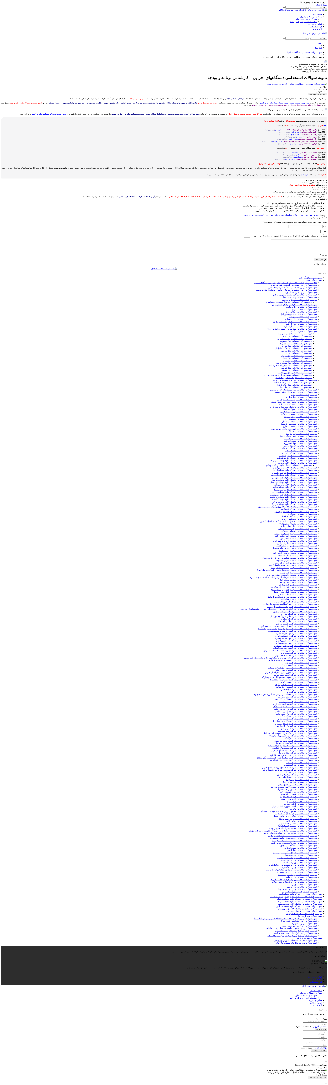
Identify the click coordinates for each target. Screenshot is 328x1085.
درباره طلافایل (316, 26)
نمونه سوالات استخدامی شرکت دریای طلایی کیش (296, 687)
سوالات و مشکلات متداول (306, 19)
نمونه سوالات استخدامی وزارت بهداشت (300, 862)
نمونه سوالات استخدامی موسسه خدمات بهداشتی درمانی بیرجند (290, 833)
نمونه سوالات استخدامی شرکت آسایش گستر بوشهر (295, 611)
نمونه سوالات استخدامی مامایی (303, 809)
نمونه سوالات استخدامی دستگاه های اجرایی (298, 516)
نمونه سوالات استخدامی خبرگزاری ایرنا (300, 446)
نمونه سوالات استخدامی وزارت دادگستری (299, 867)
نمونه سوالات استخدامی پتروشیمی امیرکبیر (298, 414)
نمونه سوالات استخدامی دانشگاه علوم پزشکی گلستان (294, 499)
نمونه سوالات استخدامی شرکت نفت (301, 762)
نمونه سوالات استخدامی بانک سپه (298, 353)
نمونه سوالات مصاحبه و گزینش (309, 938)
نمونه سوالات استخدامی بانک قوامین (296, 368)
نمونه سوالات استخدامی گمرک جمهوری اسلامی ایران (294, 806)
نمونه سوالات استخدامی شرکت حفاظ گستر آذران (296, 684)
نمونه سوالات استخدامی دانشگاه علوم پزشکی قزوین (294, 492)
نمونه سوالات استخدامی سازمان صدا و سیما (298, 582)
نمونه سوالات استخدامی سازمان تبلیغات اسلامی (296, 555)
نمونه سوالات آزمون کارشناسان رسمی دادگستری (296, 931)
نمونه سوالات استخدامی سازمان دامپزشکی (298, 572)
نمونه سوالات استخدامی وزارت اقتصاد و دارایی (297, 857)
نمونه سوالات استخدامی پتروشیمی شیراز (299, 421)
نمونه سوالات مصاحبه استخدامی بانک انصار (293, 377)
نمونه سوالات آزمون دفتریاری (304, 923)
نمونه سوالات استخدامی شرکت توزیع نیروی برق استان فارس (291, 672)
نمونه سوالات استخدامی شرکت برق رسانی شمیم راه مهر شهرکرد (289, 626)
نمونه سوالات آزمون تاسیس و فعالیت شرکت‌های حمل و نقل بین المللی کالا (285, 918)
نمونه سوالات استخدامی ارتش (304, 309)
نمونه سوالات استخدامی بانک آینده (297, 336)
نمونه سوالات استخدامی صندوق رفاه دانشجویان (297, 789)
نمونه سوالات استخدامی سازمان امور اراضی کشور (295, 533)
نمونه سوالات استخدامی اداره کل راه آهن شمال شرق (294, 304)
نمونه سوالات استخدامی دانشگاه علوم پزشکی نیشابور (299, 906)
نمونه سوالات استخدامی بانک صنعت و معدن (293, 363)
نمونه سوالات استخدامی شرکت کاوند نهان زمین (296, 731)
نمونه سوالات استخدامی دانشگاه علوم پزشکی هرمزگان (293, 504)
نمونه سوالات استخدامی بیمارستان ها (301, 397)
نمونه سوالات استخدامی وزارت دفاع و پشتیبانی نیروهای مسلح (291, 870)
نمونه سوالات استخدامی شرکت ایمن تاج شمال (297, 621)
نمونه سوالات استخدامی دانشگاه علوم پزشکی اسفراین (294, 473)
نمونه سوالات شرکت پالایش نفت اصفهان (299, 892)
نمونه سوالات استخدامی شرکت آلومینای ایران (297, 614)
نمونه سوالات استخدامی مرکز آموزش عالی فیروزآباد (294, 816)
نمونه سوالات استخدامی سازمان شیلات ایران (298, 580)
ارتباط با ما (317, 29)
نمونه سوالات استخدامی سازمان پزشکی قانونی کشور (294, 553)
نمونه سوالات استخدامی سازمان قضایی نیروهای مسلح (294, 589)
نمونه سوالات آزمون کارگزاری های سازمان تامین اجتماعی (292, 935)
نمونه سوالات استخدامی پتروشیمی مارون (299, 426)
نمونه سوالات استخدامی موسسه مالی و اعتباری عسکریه (288, 375)
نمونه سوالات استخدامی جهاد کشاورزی (300, 443)
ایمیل (324, 231)
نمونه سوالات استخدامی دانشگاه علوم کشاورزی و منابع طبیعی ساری (287, 507)
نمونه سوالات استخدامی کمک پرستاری (300, 804)
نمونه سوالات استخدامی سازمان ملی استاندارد (297, 594)
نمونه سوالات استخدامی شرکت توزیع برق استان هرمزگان (292, 667)
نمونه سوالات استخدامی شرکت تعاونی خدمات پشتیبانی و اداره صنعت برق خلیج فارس (280, 658)
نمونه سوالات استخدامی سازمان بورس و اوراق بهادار (294, 548)
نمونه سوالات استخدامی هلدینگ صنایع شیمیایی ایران (295, 853)
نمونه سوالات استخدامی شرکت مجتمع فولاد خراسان (294, 748)
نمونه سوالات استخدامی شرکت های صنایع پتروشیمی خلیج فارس (289, 767)
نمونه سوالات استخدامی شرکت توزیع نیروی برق (296, 670)
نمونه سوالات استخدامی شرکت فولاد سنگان (298, 716)
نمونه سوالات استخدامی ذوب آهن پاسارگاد (299, 531)
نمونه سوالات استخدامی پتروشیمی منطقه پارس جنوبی (294, 429)
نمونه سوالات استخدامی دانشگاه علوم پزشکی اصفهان (294, 475)
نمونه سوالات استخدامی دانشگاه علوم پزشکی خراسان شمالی (296, 896)
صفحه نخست (316, 14)
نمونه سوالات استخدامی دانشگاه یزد (301, 514)
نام (325, 226)
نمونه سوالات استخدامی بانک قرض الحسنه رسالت (290, 365)
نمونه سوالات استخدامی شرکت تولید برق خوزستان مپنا (293, 680)
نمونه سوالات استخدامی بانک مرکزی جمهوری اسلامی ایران (292, 329)
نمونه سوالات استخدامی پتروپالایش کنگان (299, 409)
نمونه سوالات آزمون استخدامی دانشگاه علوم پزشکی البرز (292, 287)
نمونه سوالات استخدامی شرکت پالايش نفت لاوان (296, 633)
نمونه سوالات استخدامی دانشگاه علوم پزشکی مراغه (295, 502)
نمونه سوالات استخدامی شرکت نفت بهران (299, 765)
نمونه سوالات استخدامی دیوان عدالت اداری (298, 526)
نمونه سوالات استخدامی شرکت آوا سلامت (299, 619)
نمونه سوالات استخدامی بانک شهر (297, 360)
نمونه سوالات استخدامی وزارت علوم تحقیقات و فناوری (293, 879)
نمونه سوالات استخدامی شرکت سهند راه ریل (298, 702)
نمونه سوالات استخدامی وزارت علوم (301, 877)
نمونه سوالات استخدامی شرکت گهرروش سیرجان (296, 743)
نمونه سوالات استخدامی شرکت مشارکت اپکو (297, 753)
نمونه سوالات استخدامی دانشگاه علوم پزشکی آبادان (295, 468)
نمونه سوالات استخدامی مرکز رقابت (301, 821)
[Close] (326, 1083)
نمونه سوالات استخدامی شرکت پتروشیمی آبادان (296, 641)
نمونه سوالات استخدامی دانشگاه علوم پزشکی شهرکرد (289, 465)
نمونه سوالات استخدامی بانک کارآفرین (301, 324)
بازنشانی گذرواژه (319, 1026)
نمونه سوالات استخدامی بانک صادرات (301, 319)
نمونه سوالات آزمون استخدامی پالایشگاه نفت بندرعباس (293, 285)
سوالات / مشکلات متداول (311, 17)
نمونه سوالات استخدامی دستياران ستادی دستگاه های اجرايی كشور (289, 521)
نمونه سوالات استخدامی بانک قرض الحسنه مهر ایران (295, 321)
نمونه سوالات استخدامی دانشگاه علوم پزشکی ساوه (295, 487)
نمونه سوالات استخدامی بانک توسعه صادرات (293, 382)
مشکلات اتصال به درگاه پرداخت (303, 22)
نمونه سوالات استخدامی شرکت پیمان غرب (299, 653)
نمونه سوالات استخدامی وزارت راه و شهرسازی (297, 872)
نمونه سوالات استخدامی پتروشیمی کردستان (298, 424)
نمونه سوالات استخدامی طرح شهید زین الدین (298, 792)
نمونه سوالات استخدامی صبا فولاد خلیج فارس (297, 784)
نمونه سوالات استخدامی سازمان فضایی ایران (298, 585)
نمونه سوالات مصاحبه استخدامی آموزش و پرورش (295, 940)
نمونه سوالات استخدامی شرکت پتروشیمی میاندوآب (295, 648)
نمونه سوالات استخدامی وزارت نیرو (302, 887)
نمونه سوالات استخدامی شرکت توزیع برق (299, 665)
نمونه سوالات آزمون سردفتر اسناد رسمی (299, 926)
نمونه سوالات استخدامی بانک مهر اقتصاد (295, 373)
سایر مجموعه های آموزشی (310, 278)
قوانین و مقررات (315, 24)
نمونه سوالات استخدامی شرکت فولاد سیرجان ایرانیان (294, 721)
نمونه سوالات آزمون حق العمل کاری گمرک (298, 921)
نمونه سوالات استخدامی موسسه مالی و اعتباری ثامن (294, 840)
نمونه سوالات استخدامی (312, 280)
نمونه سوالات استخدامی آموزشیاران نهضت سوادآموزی (288, 302)
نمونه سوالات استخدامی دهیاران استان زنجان (298, 524)
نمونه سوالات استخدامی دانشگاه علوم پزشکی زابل (295, 485)
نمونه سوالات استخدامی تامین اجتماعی (300, 438)
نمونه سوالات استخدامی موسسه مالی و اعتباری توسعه (293, 838)
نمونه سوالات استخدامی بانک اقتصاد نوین (294, 339)
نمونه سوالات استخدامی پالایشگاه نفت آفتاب (298, 404)
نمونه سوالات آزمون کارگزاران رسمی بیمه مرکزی (295, 933)
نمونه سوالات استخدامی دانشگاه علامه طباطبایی (296, 458)
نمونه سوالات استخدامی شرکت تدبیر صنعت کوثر (296, 655)
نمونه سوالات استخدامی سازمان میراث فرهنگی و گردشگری (291, 597)
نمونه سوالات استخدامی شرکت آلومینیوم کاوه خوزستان (293, 616)
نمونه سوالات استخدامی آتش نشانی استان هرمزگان (295, 295)
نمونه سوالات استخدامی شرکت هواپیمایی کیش (297, 775)
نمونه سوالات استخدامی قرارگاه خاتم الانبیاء (298, 797)
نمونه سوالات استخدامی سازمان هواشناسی (298, 599)
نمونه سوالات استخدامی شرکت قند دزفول (304, 914)
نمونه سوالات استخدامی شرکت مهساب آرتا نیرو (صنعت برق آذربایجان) (287, 758)
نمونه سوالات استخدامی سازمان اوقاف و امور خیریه (295, 541)
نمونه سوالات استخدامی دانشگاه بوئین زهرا (299, 453)
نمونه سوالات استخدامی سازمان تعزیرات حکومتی (296, 560)
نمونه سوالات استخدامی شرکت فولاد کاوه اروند (297, 726)
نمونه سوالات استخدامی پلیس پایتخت (301, 434)
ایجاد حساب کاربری (319, 1050)
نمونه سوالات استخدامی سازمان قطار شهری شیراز (295, 592)
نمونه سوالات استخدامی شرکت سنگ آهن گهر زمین (295, 699)
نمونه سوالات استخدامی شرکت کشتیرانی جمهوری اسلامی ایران (290, 733)
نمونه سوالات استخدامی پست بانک (302, 431)
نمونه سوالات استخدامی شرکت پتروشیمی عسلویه (295, 646)
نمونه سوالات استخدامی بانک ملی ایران (295, 387)
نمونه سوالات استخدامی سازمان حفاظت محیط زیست (294, 568)
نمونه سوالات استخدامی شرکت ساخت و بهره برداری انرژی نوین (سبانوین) (285, 694)
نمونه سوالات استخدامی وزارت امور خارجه (298, 860)
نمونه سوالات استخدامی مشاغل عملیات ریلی (298, 823)
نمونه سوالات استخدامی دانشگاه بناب (301, 451)
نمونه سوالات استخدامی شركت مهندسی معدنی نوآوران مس (291, 607)
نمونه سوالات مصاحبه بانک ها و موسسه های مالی (296, 943)
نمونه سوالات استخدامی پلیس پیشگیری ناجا (298, 436)
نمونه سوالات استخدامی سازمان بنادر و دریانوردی (296, 543)
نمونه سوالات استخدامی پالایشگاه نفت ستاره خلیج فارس (293, 407)
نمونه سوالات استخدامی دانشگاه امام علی (299, 448)
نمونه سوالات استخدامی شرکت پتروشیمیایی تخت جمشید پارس (290, 650)
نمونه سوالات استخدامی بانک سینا (297, 358)
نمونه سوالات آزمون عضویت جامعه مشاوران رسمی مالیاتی (291, 928)
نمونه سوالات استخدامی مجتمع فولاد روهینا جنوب (296, 814)
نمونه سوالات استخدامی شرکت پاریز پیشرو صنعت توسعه (292, 631)
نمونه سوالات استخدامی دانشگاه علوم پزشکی (297, 463)
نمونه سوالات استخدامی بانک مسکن (296, 370)
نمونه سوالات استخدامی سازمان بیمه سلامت (298, 550)
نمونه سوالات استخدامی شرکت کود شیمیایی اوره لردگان (293, 736)
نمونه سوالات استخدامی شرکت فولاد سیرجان (297, 719)
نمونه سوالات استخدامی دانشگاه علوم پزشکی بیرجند (294, 480)
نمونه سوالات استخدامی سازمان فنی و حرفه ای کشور (294, 587)
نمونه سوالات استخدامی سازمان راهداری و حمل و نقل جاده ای (290, 575)
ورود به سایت (321, 1029)
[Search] (284, 7)
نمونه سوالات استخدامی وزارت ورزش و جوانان (297, 889)
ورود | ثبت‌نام (321, 5)
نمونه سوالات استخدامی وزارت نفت (301, 884)
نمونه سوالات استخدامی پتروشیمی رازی (300, 419)
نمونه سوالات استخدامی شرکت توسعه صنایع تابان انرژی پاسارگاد (289, 677)
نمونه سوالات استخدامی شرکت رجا (302, 692)
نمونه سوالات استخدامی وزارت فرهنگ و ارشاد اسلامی (294, 882)
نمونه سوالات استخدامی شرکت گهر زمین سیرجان (295, 741)
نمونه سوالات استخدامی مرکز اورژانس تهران (298, 819)
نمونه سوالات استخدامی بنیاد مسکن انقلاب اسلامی (295, 392)
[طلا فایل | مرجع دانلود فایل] (314, 33)
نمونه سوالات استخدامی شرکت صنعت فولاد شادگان (295, 706)
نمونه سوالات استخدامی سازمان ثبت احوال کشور (296, 563)
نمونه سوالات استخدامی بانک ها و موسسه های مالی (295, 380)
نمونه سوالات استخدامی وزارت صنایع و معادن (297, 875)
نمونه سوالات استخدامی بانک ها (303, 331)
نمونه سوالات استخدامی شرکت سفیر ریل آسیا (297, 697)
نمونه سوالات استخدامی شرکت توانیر (301, 663)
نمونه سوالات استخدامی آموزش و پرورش (299, 300)
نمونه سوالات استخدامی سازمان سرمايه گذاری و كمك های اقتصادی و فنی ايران (283, 577)
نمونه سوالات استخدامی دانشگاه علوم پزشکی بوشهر (294, 477)
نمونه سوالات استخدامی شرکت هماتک (301, 772)
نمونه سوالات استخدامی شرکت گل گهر (300, 738)
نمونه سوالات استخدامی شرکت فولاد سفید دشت (296, 714)
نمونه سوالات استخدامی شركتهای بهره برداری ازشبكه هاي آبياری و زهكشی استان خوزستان (278, 609)
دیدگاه (323, 255)
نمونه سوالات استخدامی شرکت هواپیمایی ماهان (296, 777)
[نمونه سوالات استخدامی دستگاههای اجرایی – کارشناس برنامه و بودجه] (296, 84)
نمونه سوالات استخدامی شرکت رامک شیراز (298, 689)
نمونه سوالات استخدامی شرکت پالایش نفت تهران (296, 636)
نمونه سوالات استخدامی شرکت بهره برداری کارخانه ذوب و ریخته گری (287, 628)
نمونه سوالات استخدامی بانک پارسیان (296, 341)
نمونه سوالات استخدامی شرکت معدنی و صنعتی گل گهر (293, 755)
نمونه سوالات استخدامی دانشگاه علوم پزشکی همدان (300, 909)
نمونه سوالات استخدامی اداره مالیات (301, 307)
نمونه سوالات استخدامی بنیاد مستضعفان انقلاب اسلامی (293, 390)
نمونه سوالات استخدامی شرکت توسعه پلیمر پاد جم (295, 675)
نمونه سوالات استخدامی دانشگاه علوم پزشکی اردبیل (295, 470)
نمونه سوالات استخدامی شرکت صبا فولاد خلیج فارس (294, 704)
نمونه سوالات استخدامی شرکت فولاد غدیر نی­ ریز (296, 723)
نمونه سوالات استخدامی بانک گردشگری (300, 326)
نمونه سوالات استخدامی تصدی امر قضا (300, 441)
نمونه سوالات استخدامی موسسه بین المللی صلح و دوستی (292, 828)
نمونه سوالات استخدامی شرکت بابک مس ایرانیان (296, 624)
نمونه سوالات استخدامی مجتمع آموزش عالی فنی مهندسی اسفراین (288, 811)
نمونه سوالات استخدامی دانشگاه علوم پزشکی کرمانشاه (293, 497)
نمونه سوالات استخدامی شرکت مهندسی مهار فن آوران (293, 760)
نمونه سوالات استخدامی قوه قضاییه (302, 801)
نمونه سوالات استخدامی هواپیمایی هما (301, 855)
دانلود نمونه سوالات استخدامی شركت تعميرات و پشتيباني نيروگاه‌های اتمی (285, 282)
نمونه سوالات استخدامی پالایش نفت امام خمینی (297, 399)
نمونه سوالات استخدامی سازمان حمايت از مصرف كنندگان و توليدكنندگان (286, 570)
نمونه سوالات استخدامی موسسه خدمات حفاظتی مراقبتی (292, 836)
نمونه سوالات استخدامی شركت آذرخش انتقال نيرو (295, 602)
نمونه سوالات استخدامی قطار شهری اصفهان (298, 799)
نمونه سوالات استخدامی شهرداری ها (301, 780)
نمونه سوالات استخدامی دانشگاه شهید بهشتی (298, 455)
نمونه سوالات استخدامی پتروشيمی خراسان (298, 412)
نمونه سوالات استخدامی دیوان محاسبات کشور (297, 529)
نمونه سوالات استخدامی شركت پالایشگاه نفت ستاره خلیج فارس (290, 604)
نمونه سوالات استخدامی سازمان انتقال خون (298, 538)
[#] (325, 61)
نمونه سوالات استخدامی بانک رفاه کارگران (294, 385)
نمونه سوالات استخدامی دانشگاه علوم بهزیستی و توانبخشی (292, 460)
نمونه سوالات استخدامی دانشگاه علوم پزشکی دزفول (299, 899)
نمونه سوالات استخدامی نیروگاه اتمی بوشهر (298, 845)
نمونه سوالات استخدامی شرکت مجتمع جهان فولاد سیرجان (292, 745)
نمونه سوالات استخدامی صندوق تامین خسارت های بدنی (293, 787)
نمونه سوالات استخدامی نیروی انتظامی (300, 848)
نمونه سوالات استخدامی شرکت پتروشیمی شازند (296, 643)
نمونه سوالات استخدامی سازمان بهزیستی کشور (296, 546)
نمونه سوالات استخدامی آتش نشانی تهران (299, 297)
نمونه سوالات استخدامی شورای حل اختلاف (298, 782)
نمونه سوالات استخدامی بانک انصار (302, 317)
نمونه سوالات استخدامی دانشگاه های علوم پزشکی (295, 512)
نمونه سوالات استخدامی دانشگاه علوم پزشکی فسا (295, 490)
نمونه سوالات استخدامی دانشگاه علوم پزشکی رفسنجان (293, 482)
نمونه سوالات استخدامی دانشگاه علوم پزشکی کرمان (299, 901)
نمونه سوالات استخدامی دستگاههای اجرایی (302, 215)
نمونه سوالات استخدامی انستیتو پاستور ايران (298, 314)
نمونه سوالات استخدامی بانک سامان (296, 351)
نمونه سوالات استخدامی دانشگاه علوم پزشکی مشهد (300, 904)
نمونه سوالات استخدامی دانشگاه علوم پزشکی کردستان (293, 494)
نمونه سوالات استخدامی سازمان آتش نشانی (303, 911)
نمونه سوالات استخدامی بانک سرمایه (296, 356)
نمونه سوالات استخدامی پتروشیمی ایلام (300, 416)
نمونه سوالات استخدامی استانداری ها (301, 312)
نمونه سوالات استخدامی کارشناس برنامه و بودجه (264, 215)
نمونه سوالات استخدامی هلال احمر (302, 850)
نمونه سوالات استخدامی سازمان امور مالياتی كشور (295, 536)
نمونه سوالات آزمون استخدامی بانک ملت (294, 334)
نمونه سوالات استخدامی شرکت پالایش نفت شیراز (296, 638)
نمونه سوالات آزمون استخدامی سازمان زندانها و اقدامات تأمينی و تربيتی (286, 290)
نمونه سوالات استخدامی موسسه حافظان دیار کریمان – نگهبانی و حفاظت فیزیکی (282, 831)
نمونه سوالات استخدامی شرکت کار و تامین (298, 728)
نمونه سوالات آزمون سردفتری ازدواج (301, 292)
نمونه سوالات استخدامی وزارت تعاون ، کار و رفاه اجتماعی (292, 865)
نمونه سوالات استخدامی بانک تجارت (297, 346)
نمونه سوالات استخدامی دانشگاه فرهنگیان (299, 509)
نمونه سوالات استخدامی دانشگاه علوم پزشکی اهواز (300, 894)
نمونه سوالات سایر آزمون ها (310, 916)
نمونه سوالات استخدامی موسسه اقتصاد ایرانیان (297, 826)
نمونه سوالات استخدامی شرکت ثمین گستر (299, 682)
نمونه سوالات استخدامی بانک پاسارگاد (296, 343)
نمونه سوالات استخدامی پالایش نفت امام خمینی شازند (294, 402)
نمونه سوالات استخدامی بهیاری (304, 395)
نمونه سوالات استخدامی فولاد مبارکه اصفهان (298, 794)
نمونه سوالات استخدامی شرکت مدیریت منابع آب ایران (294, 750)
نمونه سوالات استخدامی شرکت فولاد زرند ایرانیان (296, 711)
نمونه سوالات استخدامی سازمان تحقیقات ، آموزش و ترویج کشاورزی (288, 558)
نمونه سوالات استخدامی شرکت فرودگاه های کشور (295, 709)
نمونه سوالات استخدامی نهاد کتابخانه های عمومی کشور (293, 843)
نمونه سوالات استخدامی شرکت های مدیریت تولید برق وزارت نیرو (289, 770)
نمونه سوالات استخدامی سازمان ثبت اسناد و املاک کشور (293, 565)
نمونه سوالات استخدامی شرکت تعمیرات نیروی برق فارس (292, 660)
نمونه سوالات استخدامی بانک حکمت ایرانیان (293, 348)
